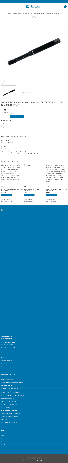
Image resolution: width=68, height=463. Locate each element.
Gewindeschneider (39, 13)
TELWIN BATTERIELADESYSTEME (11, 413)
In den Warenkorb (16, 116)
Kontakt (3, 445)
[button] (2, 7)
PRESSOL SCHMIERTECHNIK (10, 404)
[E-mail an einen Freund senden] (5, 126)
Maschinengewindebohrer (53, 13)
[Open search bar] (5, 6)
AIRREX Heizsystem (7, 379)
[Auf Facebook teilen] (2, 126)
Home (3, 435)
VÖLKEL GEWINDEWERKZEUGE (22, 13)
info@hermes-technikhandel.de (11, 348)
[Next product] (32, 16)
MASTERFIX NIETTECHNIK (9, 401)
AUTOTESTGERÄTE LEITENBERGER (12, 383)
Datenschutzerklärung (7, 366)
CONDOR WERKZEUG (7, 386)
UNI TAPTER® (5, 419)
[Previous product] (35, 16)
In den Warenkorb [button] (6, 195)
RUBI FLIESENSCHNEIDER (9, 410)
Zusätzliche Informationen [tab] (18, 136)
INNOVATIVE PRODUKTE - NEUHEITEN (12, 395)
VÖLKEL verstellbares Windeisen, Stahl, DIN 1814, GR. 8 (32, 190)
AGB (2, 357)
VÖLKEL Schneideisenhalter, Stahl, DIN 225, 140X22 (11, 190)
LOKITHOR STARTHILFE (8, 398)
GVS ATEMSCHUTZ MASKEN (9, 389)
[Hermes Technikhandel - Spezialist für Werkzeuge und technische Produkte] (34, 6)
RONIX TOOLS (5, 407)
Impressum (4, 363)
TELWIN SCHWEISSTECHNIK (9, 416)
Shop (9, 13)
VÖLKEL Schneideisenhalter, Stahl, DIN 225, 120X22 (56, 190)
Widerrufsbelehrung (6, 360)
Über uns (3, 442)
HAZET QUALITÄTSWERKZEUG (10, 392)
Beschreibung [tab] (5, 136)
